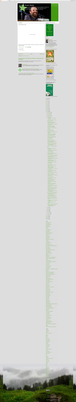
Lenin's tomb (47, 263)
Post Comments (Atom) (25, 55)
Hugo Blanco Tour (49, 138)
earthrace (47, 342)
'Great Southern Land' (50, 176)
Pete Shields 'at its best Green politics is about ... (51, 165)
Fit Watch (47, 240)
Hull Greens (47, 256)
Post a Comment (22, 50)
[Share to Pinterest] (30, 47)
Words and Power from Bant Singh (51, 326)
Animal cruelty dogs (48, 333)
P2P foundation (48, 276)
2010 (47, 111)
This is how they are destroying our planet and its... (52, 185)
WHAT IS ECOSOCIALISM (51, 135)
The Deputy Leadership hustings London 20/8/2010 (51, 144)
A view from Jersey (48, 222)
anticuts (47, 227)
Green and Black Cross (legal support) (51, 245)
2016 (47, 104)
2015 (47, 105)
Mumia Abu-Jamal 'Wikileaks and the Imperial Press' (52, 193)
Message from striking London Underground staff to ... (51, 122)
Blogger (51, 400)
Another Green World (26, 5)
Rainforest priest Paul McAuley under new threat (51, 137)
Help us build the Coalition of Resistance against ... (51, 180)
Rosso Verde (47, 293)
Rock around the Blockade (49, 292)
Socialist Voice (48, 301)
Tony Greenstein (48, 318)
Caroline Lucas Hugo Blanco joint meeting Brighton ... (52, 153)
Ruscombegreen (48, 295)
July (48, 207)
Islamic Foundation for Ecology (50, 258)
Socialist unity (48, 300)
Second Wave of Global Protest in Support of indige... (52, 156)
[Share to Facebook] (29, 47)
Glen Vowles (47, 243)
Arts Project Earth (48, 229)
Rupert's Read (48, 294)
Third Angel (47, 316)
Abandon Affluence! (50, 129)
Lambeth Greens (48, 262)
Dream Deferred (48, 237)
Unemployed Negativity (49, 321)
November (49, 113)
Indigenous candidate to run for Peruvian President (51, 167)
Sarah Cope (47, 296)
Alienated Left (48, 225)
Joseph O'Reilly (48, 260)
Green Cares (48, 246)
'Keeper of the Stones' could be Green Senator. (51, 178)
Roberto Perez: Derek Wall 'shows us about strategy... (52, 190)
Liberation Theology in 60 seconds (52, 172)
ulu (46, 375)
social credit (47, 371)
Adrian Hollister (48, 223)
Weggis (47, 325)
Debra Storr (47, 236)
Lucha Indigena (48, 266)
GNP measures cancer (49, 244)
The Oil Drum (48, 313)
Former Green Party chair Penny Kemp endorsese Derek (52, 195)
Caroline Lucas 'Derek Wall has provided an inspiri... (51, 184)
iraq (46, 355)
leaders (47, 356)
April (48, 210)
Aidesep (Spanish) (48, 224)
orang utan (47, 361)
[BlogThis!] (28, 47)
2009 (47, 215)
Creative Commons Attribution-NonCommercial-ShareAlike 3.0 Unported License (51, 392)
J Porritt (47, 259)
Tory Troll (47, 319)
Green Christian (48, 247)
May (48, 209)
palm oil (47, 362)
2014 (47, 106)
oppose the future (48, 275)
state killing (47, 372)
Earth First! (47, 238)
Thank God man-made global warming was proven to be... (51, 134)
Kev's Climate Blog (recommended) (51, 261)
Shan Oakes (47, 297)
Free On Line (48, 241)
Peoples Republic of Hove (49, 279)
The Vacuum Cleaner (49, 315)
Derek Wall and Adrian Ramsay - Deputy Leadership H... (51, 141)
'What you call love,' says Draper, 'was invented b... (52, 162)
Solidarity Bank (48, 302)
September (49, 115)
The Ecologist (48, 312)
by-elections (47, 338)
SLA (48, 147)
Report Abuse (48, 377)
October (49, 114)
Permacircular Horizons (49, 281)
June (48, 208)
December (49, 112)
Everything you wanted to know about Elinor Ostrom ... (51, 160)
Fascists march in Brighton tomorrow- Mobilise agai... (51, 126)
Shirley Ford (47, 298)
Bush (46, 337)
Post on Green (48, 284)
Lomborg (47, 357)
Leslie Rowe (47, 264)
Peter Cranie (47, 282)
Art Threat (47, 228)
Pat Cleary (47, 277)
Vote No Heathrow (24, 64)
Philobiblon (47, 283)
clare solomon (48, 339)
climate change (48, 340)
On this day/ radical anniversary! (50, 274)
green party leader (48, 352)
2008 (47, 216)
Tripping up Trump (48, 320)
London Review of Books (49, 358)
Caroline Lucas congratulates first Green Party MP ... (52, 150)
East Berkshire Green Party (50, 239)
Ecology (47, 343)
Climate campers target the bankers (52, 155)
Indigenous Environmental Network (51, 257)
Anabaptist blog (48, 226)
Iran (46, 354)
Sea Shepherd (48, 370)
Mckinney (47, 359)
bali (46, 334)
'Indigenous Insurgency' (50, 173)
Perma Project (48, 280)
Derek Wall (50, 39)
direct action (47, 341)
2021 (47, 99)
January (49, 214)
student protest (48, 374)
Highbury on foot (48, 255)
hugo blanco (47, 353)
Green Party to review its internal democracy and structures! (30, 68)
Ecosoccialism (48, 344)
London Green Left (48, 265)
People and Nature (48, 278)
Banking (47, 335)
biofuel (47, 336)
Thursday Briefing (48, 317)
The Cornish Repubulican (49, 311)
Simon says (47, 299)
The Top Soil (47, 314)
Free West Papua (48, 242)
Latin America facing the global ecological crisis (51, 171)
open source (47, 360)
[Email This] (27, 47)
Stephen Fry (47, 373)
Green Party (47, 351)
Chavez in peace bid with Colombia (52, 187)
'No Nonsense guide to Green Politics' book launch (51, 205)
